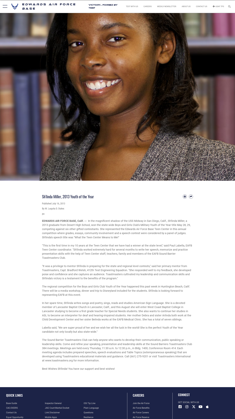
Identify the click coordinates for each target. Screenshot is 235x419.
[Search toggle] (229, 6)
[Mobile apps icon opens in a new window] (207, 407)
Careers (138, 395)
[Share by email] (191, 196)
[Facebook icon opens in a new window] (180, 407)
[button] (4, 6)
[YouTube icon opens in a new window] (200, 407)
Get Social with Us (188, 402)
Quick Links (14, 395)
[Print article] (185, 196)
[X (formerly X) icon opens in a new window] (194, 407)
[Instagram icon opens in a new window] (187, 407)
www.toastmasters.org (59, 360)
